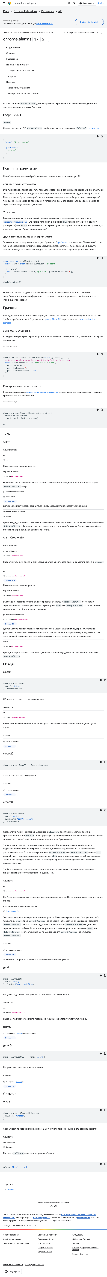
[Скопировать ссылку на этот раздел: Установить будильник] (33, 331)
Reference (47, 11)
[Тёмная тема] (98, 136)
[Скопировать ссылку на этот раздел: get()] (11, 967)
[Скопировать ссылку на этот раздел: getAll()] (14, 1045)
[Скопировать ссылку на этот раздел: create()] (15, 802)
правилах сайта (83, 1218)
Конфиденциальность (34, 1265)
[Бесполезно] (102, 33)
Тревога (19, 1033)
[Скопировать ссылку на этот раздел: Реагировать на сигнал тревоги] (44, 386)
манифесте (94, 128)
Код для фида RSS (80, 1254)
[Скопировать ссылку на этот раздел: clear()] (13, 672)
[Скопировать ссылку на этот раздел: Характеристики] (20, 449)
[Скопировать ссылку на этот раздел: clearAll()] (16, 753)
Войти (101, 3)
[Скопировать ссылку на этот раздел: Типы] (13, 434)
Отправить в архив (45, 1247)
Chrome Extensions (25, 11)
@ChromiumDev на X (81, 1239)
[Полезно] (98, 33)
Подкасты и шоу (45, 1252)
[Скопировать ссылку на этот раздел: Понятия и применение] (39, 168)
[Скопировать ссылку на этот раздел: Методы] (17, 664)
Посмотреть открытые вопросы (16, 1243)
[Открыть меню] (4, 3)
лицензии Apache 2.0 (41, 1218)
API (60, 11)
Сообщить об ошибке (12, 1239)
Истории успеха (45, 1243)
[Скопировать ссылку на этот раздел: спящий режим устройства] (38, 184)
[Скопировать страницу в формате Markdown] (43, 39)
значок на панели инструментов (42, 392)
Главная (6, 32)
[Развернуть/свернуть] (22, 48)
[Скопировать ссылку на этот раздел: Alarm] (12, 442)
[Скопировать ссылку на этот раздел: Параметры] (16, 706)
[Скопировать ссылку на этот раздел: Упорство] (17, 212)
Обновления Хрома (46, 1239)
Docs (6, 11)
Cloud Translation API (44, 24)
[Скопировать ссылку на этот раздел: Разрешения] (23, 115)
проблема (62, 242)
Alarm (17, 984)
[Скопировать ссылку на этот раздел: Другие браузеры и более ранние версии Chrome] (54, 236)
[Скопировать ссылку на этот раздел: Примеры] (19, 308)
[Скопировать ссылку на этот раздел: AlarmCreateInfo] (26, 537)
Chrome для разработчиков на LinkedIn (85, 1248)
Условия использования (13, 1265)
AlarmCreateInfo (12, 911)
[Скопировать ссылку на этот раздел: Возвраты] (14, 734)
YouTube (75, 1243)
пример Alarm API (52, 319)
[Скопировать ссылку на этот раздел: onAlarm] (15, 1101)
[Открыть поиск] (69, 3)
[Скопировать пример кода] (102, 136)
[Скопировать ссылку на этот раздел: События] (18, 1094)
